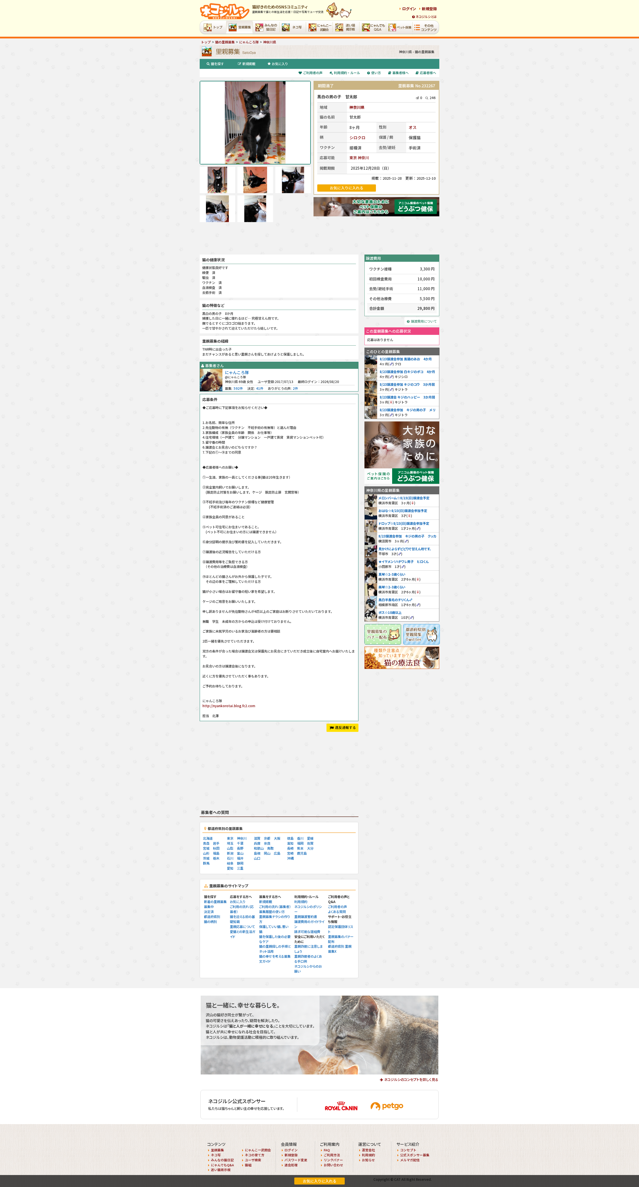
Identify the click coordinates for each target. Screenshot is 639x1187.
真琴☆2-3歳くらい (391, 574)
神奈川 (363, 157)
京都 (267, 838)
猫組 (248, 1165)
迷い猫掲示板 (220, 1169)
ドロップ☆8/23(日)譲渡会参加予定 (403, 523)
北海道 (208, 838)
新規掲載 (248, 63)
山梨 (230, 848)
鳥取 (270, 848)
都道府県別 (212, 916)
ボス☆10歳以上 (390, 612)
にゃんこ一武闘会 (258, 1150)
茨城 (206, 858)
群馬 (206, 863)
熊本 (300, 848)
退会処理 (291, 1165)
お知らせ (368, 1160)
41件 (259, 388)
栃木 (216, 858)
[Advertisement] (319, 238)
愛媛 (310, 838)
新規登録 (429, 8)
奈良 (267, 843)
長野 (240, 848)
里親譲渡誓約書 (305, 916)
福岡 (300, 843)
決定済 (209, 911)
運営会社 (368, 1150)
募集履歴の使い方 (272, 911)
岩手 (216, 843)
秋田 (216, 848)
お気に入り (280, 63)
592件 (238, 388)
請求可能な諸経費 (307, 931)
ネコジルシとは (426, 16)
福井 (240, 858)
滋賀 (257, 838)
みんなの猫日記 (222, 1160)
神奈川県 (356, 107)
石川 (230, 858)
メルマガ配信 (410, 1160)
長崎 (290, 848)
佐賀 (310, 843)
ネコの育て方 (254, 1155)
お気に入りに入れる (319, 1181)
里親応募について (242, 926)
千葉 (240, 843)
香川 (300, 838)
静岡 (240, 863)
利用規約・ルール (347, 72)
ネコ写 (216, 1155)
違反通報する (345, 727)
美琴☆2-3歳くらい (391, 587)
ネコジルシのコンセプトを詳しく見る (411, 1079)
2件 (295, 388)
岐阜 (230, 863)
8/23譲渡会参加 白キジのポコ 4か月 (407, 371)
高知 (290, 843)
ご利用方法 (332, 1155)
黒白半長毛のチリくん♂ (395, 599)
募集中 (209, 906)
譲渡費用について (424, 321)
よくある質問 (337, 911)
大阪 (277, 838)
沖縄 (290, 858)
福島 (216, 853)
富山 (240, 853)
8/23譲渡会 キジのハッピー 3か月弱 (407, 397)
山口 (257, 858)
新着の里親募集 (215, 901)
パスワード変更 (296, 1160)
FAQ (327, 1150)
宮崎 (290, 853)
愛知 (230, 868)
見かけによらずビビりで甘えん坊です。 (404, 548)
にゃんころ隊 (237, 372)
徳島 (290, 838)
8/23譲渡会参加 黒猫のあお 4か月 (406, 359)
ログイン (409, 8)
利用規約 (300, 901)
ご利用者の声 (312, 72)
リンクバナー (333, 1160)
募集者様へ (400, 72)
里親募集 (217, 1150)
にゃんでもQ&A (222, 1165)
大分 (310, 848)
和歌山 (259, 848)
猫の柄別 (210, 921)
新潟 (230, 853)
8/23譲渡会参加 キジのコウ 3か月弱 (407, 384)
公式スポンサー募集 (414, 1155)
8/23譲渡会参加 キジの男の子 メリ (408, 409)
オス (413, 127)
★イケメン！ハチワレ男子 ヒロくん (403, 561)
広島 (277, 853)
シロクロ (357, 137)
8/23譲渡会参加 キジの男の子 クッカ (407, 536)
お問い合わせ (333, 1165)
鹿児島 (302, 853)
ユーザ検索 (253, 1160)
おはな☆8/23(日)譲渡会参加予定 (402, 510)
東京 (353, 157)
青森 (206, 843)
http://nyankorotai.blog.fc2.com (228, 705)
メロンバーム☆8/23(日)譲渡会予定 (403, 498)
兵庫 (257, 843)
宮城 (206, 848)
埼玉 (230, 843)
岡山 (267, 853)
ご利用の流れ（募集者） (275, 906)
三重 (240, 868)
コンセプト (408, 1150)
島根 (257, 853)
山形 (206, 853)
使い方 (376, 72)
